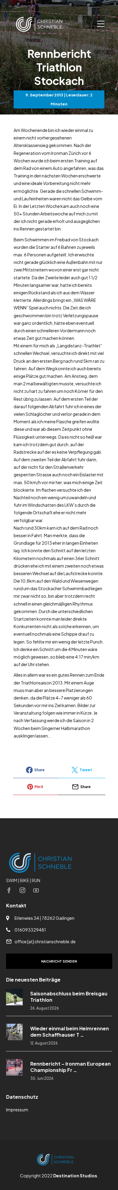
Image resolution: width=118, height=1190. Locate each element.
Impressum (17, 1109)
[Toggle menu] (100, 24)
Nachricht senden (59, 961)
